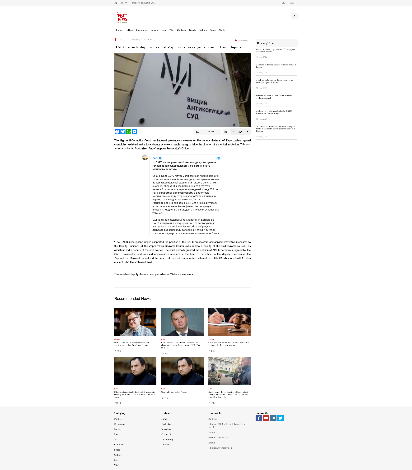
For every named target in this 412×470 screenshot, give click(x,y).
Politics (118, 419)
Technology (167, 439)
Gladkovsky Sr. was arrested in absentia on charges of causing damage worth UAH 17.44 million (180, 345)
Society (118, 429)
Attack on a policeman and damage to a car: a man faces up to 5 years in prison (275, 81)
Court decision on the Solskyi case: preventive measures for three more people (228, 343)
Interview (166, 429)
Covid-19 (166, 434)
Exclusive (166, 424)
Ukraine (165, 444)
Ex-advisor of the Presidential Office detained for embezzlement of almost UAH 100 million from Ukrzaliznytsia (228, 394)
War (116, 439)
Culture (118, 455)
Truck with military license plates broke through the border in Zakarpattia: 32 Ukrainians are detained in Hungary (275, 128)
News (164, 419)
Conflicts (118, 444)
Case (116, 460)
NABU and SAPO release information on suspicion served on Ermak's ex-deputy (131, 343)
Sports (117, 449)
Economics (119, 424)
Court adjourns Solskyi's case (174, 392)
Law (116, 434)
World (117, 465)
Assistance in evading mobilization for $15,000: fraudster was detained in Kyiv (274, 112)
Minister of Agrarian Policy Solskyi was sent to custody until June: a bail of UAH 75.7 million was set (134, 394)
